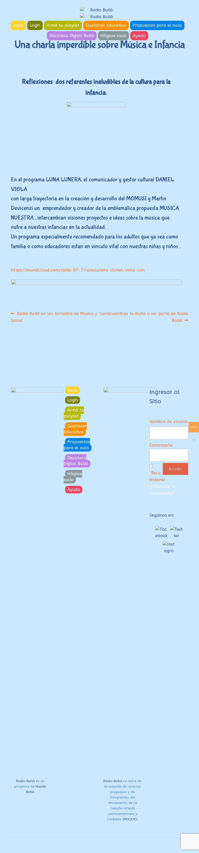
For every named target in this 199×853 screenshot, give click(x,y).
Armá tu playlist (63, 25)
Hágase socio (113, 35)
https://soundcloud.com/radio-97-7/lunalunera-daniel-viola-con (78, 270)
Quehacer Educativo (106, 25)
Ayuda (139, 35)
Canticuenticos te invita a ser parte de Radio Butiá (144, 317)
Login (35, 25)
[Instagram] (169, 547)
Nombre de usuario (169, 421)
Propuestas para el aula (157, 25)
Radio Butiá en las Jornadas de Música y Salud (54, 317)
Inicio (18, 25)
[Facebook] (161, 532)
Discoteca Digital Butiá (71, 35)
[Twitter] (176, 532)
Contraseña (161, 445)
